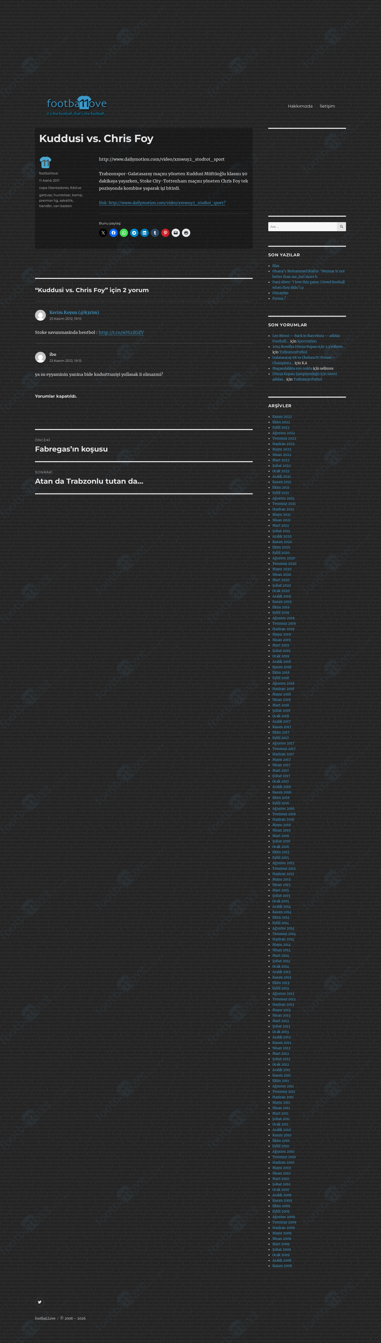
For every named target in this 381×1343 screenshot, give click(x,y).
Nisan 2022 (281, 455)
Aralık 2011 (281, 1070)
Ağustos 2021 (283, 498)
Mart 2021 (280, 525)
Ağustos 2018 (283, 683)
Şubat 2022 (281, 465)
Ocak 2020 (281, 591)
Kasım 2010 (281, 1135)
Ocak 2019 (280, 656)
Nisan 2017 (281, 765)
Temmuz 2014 (284, 934)
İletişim (327, 106)
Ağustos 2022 (283, 433)
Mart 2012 (280, 1053)
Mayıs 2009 (282, 1233)
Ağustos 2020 (283, 558)
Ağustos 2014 (283, 928)
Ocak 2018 (280, 716)
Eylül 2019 (280, 612)
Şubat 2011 (281, 1119)
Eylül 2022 (281, 427)
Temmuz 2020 (284, 563)
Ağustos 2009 (283, 1217)
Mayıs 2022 (281, 449)
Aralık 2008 (281, 1260)
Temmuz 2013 (283, 999)
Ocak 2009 (281, 1255)
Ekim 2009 (281, 1206)
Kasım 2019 (282, 602)
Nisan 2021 (281, 520)
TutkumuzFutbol (293, 352)
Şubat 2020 (281, 585)
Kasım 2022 (282, 416)
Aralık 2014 (281, 906)
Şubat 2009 (281, 1249)
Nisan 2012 (281, 1048)
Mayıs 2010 (281, 1168)
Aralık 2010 (281, 1130)
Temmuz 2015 (284, 868)
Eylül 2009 (281, 1211)
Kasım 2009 (282, 1200)
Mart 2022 (281, 460)
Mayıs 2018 (281, 694)
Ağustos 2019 (283, 618)
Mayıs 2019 (281, 634)
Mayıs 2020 (281, 569)
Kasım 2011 (281, 1075)
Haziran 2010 (283, 1162)
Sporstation (307, 341)
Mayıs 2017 (281, 759)
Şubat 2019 (281, 651)
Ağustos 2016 (283, 808)
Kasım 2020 (282, 542)
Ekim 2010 (281, 1140)
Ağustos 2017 (283, 743)
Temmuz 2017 (284, 749)
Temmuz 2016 (284, 814)
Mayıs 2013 (281, 1010)
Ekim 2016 (281, 798)
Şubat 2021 (281, 531)
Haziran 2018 (283, 689)
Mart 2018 (280, 705)
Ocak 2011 (280, 1124)
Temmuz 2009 (284, 1222)
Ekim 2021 (281, 487)
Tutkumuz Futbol (307, 379)
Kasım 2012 (281, 1042)
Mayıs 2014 (281, 945)
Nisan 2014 (281, 950)
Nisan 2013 (281, 1015)
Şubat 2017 (281, 776)
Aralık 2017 (281, 721)
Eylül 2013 (280, 988)
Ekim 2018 (281, 672)
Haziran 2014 (283, 939)
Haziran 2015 (283, 874)
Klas (275, 266)
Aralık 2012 (281, 1037)
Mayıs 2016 (281, 825)
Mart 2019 (280, 645)
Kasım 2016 (282, 792)
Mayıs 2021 (281, 514)
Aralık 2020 (281, 536)
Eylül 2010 (280, 1146)
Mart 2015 (280, 890)
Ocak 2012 (280, 1064)
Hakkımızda (300, 106)
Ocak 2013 (280, 1032)
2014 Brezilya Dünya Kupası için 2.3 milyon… (308, 346)
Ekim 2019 (281, 607)
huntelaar (62, 195)
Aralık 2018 (281, 661)
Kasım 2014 (281, 912)
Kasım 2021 (281, 482)
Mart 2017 (280, 770)
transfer (45, 206)
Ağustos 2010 (283, 1151)
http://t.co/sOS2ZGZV (121, 332)
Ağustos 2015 (283, 863)
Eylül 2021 (280, 493)
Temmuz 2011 (283, 1091)
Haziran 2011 (283, 1097)
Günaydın (280, 293)
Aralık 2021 (281, 476)
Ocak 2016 (280, 847)
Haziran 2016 (283, 819)
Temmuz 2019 (284, 623)
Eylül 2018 (280, 678)
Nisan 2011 (281, 1108)
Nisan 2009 (281, 1238)
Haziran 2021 (283, 509)
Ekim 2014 (281, 917)
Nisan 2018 (281, 700)
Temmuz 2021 (284, 504)
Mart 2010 (280, 1179)
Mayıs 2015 (281, 879)
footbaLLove (45, 1318)
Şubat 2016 (281, 841)
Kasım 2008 (282, 1266)
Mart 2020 (281, 580)
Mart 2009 (281, 1244)
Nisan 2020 (281, 574)
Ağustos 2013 (283, 994)
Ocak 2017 (280, 781)
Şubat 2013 (281, 1026)
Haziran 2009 (283, 1228)
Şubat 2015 (281, 896)
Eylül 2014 (280, 923)
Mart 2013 (280, 1021)
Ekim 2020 (281, 547)
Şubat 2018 (281, 710)
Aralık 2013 (281, 972)
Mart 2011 (280, 1113)
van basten (62, 206)
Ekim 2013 (280, 983)
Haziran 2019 (283, 629)
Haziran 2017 (283, 754)
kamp (77, 195)
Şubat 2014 (281, 961)
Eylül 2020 (281, 553)
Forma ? (279, 298)
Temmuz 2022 (284, 438)
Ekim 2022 (281, 422)
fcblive (75, 188)
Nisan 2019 (281, 640)
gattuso (45, 195)
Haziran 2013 (283, 1004)
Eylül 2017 (280, 738)
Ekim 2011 (280, 1081)
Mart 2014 (280, 955)
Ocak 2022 (281, 471)
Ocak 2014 (280, 966)
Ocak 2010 (280, 1189)
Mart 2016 (280, 836)
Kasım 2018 (281, 667)
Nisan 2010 (281, 1173)
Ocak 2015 (280, 901)
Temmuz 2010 (284, 1157)
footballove (48, 173)
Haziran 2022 (283, 444)
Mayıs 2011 (281, 1102)
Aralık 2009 (282, 1195)
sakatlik (66, 200)
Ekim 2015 (281, 852)
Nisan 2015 (281, 885)
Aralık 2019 (281, 596)
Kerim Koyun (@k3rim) (74, 312)
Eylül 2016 (280, 803)
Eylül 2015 (280, 857)
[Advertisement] (191, 50)
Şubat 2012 (281, 1059)
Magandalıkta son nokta (292, 368)
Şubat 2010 (281, 1184)
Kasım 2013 (281, 977)
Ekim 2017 (281, 732)
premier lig (48, 200)
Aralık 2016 (281, 787)
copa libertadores (54, 188)
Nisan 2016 (281, 830)
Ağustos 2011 (283, 1086)
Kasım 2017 (281, 727)
